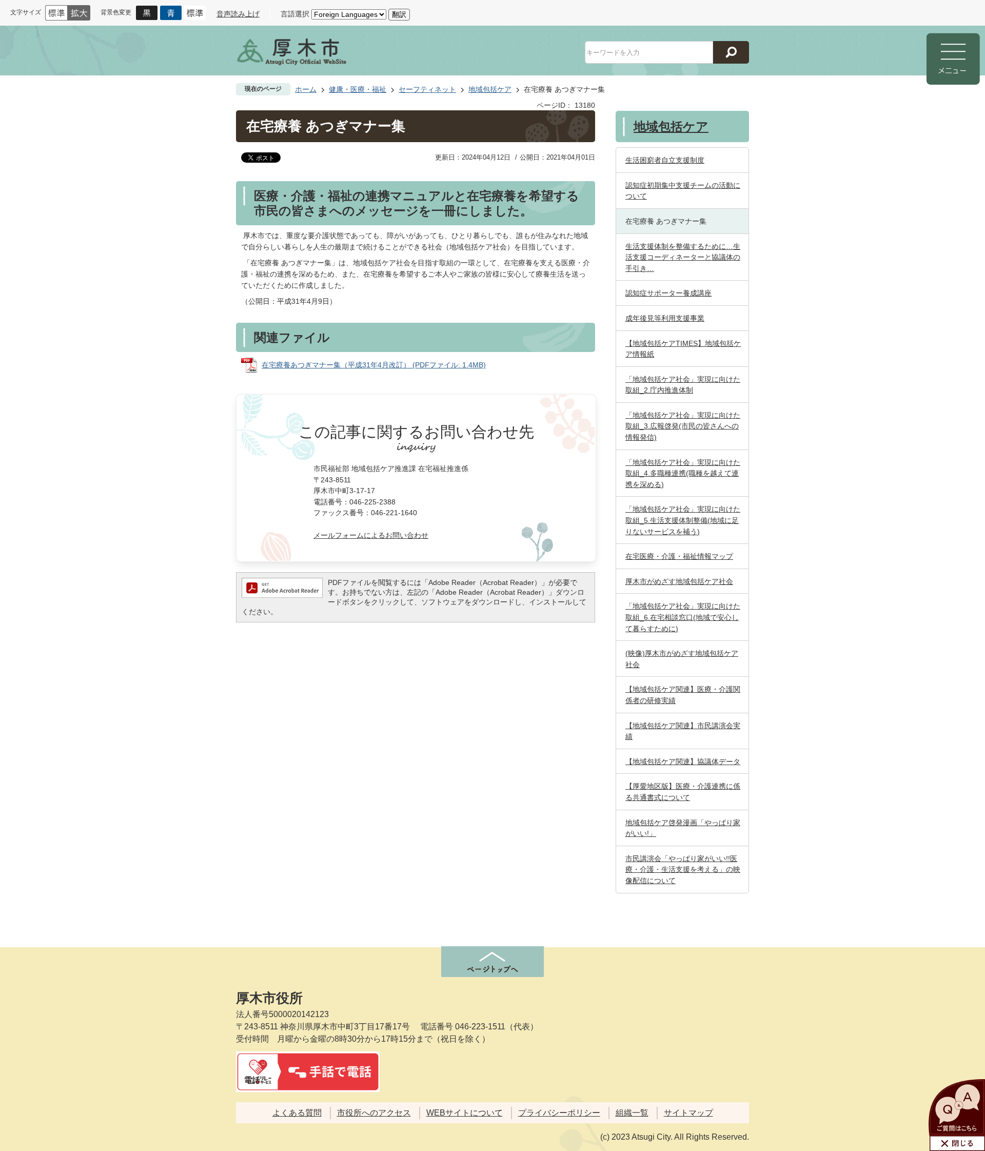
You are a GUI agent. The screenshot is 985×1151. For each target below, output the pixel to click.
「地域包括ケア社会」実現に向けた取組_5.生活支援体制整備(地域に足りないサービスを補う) (682, 520)
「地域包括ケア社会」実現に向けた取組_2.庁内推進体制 (682, 385)
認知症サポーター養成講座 (668, 293)
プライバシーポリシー (559, 1112)
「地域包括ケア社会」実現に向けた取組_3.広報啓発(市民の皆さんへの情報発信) (682, 426)
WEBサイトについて (464, 1112)
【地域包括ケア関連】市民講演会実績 (682, 731)
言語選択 (295, 14)
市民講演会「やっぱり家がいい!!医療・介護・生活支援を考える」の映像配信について (682, 869)
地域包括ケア (489, 89)
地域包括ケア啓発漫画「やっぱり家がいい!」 (682, 828)
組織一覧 (632, 1112)
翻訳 (399, 14)
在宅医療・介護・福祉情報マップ (679, 556)
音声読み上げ (238, 14)
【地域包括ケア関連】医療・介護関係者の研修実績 (682, 695)
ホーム (306, 89)
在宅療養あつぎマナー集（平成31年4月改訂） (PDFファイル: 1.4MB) (374, 365)
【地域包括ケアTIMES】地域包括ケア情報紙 (683, 349)
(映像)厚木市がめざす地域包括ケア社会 (681, 659)
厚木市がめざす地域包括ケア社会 (679, 581)
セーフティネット (427, 89)
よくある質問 (297, 1112)
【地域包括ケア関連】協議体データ (682, 761)
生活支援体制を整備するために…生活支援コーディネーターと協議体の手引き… (682, 257)
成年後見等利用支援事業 (664, 318)
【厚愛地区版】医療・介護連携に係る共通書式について (682, 792)
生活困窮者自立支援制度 (664, 160)
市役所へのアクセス (374, 1112)
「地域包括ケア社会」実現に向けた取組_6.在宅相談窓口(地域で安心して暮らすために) (682, 617)
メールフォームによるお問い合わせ (370, 535)
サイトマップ (688, 1112)
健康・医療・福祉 (357, 89)
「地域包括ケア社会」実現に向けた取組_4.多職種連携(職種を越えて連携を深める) (682, 473)
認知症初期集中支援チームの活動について (682, 191)
